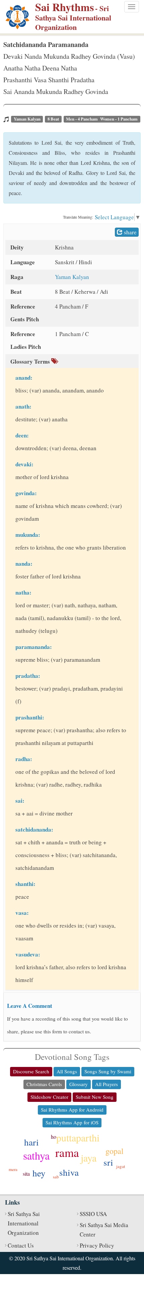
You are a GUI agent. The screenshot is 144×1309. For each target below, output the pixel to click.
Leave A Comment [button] (29, 1005)
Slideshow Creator (49, 1096)
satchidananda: (34, 829)
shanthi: (25, 884)
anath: (23, 406)
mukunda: (27, 534)
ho (53, 1136)
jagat (120, 1166)
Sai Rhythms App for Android (72, 1109)
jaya (88, 1157)
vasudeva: (27, 954)
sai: (19, 800)
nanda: (23, 563)
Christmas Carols (44, 1084)
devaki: (24, 464)
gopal (114, 1151)
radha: (23, 759)
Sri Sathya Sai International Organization (24, 1223)
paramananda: (33, 647)
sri (108, 1162)
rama (67, 1152)
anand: (23, 377)
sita (26, 1173)
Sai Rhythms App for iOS (72, 1122)
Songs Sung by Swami (107, 1071)
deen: (22, 435)
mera (13, 1169)
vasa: (22, 912)
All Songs (67, 1071)
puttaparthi (77, 1137)
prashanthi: (29, 717)
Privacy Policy (97, 1245)
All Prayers (106, 1084)
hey (39, 1173)
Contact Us (21, 1245)
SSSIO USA (93, 1214)
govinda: (26, 493)
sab (56, 1177)
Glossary (78, 1084)
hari (31, 1142)
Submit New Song (95, 1096)
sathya (36, 1155)
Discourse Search (31, 1071)
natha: (23, 592)
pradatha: (27, 675)
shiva (69, 1172)
